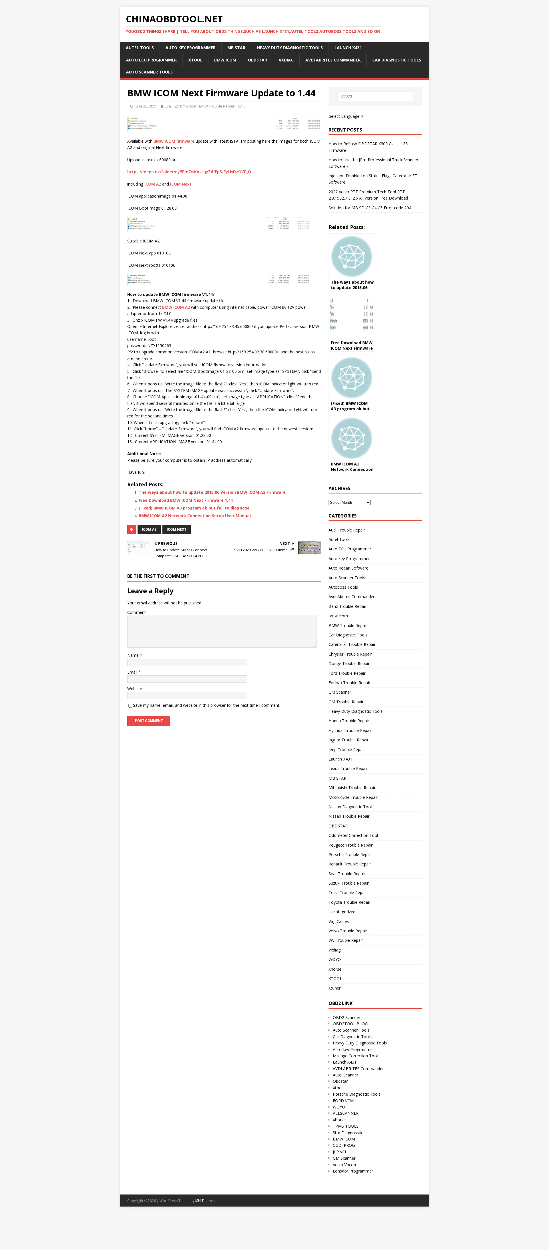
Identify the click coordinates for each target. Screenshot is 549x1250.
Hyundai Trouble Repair (350, 730)
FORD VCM (343, 1100)
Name (133, 655)
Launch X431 (348, 47)
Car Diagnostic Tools (396, 60)
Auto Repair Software (348, 568)
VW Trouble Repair (346, 940)
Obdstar (340, 1081)
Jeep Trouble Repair (347, 749)
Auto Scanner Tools (149, 72)
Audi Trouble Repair (347, 530)
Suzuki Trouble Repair (349, 883)
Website (134, 688)
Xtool (338, 1087)
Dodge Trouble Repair (349, 663)
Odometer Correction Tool (353, 835)
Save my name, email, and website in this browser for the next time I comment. (206, 705)
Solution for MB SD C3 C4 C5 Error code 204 (370, 207)
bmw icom (225, 60)
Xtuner (335, 988)
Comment (136, 612)
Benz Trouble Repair (347, 606)
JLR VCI (339, 1152)
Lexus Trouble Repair (348, 768)
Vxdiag (286, 60)
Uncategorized (342, 911)
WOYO (335, 959)
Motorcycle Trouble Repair (353, 797)
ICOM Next (181, 184)
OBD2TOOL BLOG (350, 1023)
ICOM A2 (152, 184)
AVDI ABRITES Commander (358, 1068)
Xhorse (335, 969)
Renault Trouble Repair (350, 864)
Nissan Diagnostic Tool (350, 806)
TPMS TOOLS (346, 1126)
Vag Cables (339, 921)
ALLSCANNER (346, 1113)
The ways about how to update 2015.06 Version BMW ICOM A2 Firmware (212, 492)
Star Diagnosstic (348, 1132)
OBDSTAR (257, 60)
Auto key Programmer (191, 47)
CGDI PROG (344, 1145)
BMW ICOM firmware (174, 141)
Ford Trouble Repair (347, 673)
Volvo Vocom (345, 1164)
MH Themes (204, 1200)
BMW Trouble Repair (216, 106)
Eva (168, 106)
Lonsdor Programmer (353, 1171)
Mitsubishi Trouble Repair (352, 787)
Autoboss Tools (343, 587)
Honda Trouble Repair (349, 720)
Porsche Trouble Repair (350, 854)
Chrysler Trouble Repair (350, 654)
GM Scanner (340, 692)
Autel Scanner (345, 1075)
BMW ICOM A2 (176, 307)
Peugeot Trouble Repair (351, 845)
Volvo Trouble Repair (348, 930)
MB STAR (236, 47)
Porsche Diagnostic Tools (357, 1094)
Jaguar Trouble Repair (349, 740)
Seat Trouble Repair (347, 873)
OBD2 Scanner (346, 1017)
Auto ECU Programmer (151, 60)
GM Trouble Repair (346, 701)
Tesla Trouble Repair (348, 892)
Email (132, 672)
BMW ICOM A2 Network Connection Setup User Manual (195, 515)
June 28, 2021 (146, 106)
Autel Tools (140, 47)
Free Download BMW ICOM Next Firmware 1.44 (186, 500)
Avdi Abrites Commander (333, 60)
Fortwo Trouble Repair (349, 682)
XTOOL (195, 60)
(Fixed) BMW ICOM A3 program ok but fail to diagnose (194, 508)
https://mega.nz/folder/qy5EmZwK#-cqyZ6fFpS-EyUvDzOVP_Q (189, 171)
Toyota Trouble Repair (349, 902)
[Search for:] (375, 96)
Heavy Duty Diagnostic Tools (290, 47)
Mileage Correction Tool (355, 1055)
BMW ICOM (344, 1139)
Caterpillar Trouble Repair (352, 644)
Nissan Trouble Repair (349, 816)
